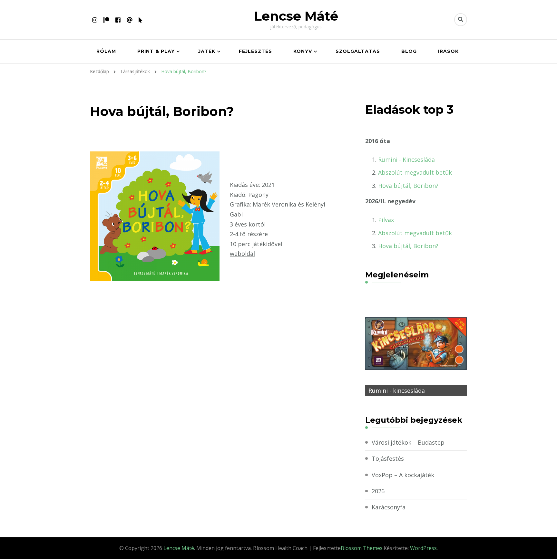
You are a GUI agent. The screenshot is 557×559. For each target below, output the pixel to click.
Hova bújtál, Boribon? (408, 185)
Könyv (302, 51)
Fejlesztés (255, 51)
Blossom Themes (362, 548)
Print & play (156, 51)
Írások (448, 51)
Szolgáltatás (358, 51)
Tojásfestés (388, 458)
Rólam (106, 51)
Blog (409, 51)
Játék (206, 51)
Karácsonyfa (389, 507)
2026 (378, 491)
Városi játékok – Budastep (408, 442)
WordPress (423, 548)
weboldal (242, 253)
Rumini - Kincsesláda (406, 159)
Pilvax (386, 220)
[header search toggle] (460, 19)
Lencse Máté (296, 16)
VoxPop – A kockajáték (403, 475)
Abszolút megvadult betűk (415, 172)
